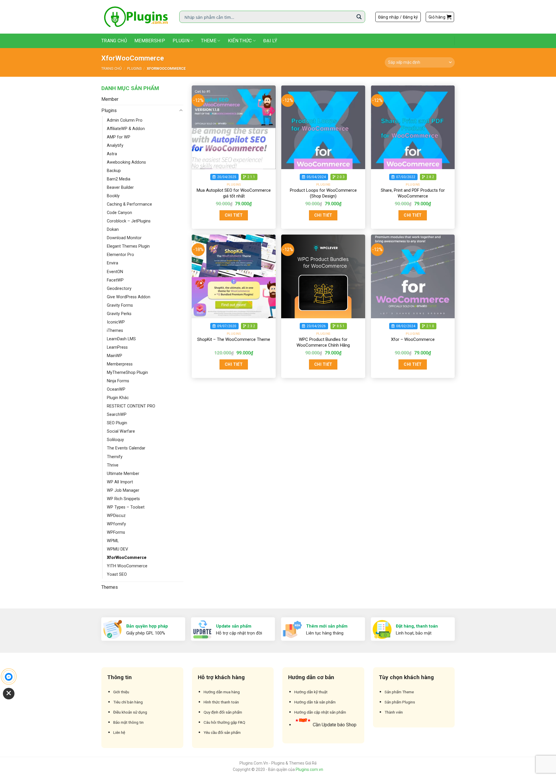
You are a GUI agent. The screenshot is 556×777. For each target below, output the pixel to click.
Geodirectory (119, 288)
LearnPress (117, 347)
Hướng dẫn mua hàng (222, 692)
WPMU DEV (117, 549)
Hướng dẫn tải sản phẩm (315, 702)
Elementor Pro (120, 254)
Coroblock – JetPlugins (129, 221)
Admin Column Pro (124, 120)
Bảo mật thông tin (128, 722)
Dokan (113, 229)
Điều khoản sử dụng (130, 712)
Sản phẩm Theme (399, 692)
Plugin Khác (118, 397)
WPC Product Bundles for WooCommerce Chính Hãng (323, 342)
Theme (209, 40)
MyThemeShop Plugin (127, 372)
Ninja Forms (118, 381)
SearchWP (117, 414)
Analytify (115, 145)
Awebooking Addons (126, 162)
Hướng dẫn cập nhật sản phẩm (320, 712)
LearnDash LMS (121, 339)
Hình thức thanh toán (221, 702)
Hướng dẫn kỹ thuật (311, 692)
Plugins (134, 68)
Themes (109, 587)
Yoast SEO (117, 574)
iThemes (115, 330)
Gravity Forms (120, 305)
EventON (115, 271)
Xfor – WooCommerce (413, 339)
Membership (149, 40)
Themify (114, 456)
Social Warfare (121, 431)
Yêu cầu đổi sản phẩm (222, 732)
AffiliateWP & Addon (126, 128)
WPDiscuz (116, 515)
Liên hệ (119, 732)
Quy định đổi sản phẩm (223, 712)
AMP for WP (118, 137)
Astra (112, 153)
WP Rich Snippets (123, 498)
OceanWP (116, 389)
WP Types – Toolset (126, 507)
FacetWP (115, 280)
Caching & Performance (129, 204)
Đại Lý (270, 40)
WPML (113, 540)
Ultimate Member (123, 473)
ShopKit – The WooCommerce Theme (233, 339)
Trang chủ (111, 68)
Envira (112, 263)
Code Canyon (119, 212)
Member (109, 99)
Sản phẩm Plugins (400, 702)
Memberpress (120, 364)
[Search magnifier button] (359, 17)
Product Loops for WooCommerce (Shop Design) (323, 193)
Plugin (181, 40)
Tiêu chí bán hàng (128, 702)
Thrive (112, 465)
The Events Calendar (126, 448)
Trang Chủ (114, 40)
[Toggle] (181, 110)
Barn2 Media (118, 179)
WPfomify (116, 524)
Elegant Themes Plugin (128, 246)
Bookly (113, 195)
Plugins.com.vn (309, 769)
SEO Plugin (117, 423)
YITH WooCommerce (127, 566)
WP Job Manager (123, 490)
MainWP (114, 355)
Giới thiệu (121, 692)
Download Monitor (124, 237)
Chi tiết (234, 215)
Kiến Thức (240, 40)
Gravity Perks (119, 313)
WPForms (116, 532)
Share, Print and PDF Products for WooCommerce (413, 193)
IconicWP (116, 322)
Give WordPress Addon (128, 297)
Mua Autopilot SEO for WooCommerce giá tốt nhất (234, 193)
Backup (114, 170)
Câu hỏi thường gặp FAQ (224, 722)
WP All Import (120, 482)
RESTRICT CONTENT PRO (131, 406)
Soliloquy (115, 439)
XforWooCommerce (127, 557)
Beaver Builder (120, 187)
